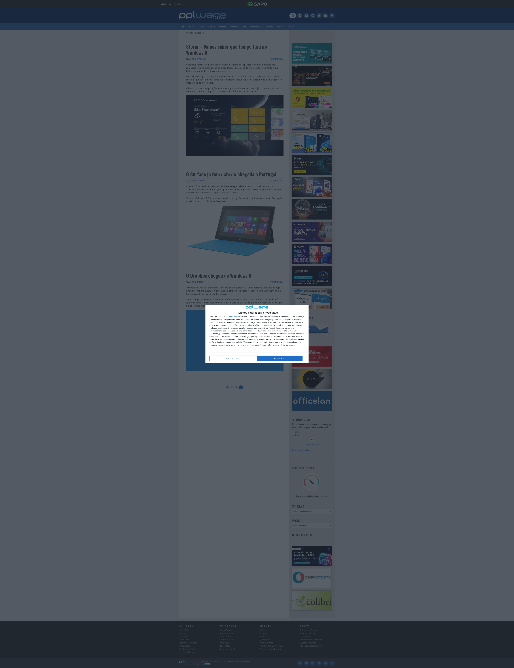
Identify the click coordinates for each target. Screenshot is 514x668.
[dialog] (257, 334)
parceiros (233, 317)
